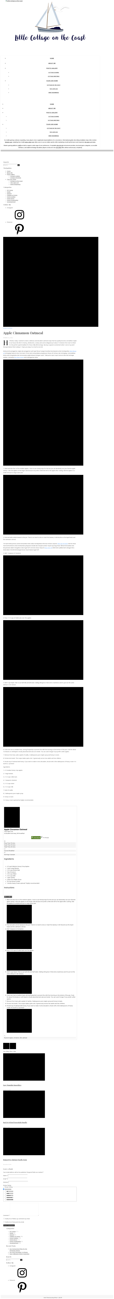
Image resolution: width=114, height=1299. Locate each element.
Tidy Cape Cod (54, 89)
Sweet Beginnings (53, 92)
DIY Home (10, 190)
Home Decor (10, 198)
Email (5, 1179)
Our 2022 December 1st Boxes (19, 1252)
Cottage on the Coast (53, 85)
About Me (52, 63)
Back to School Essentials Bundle (15, 1122)
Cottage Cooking (53, 72)
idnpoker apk (8, 142)
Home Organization (12, 200)
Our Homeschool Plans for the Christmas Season (18, 1249)
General (9, 193)
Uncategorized (11, 202)
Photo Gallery (52, 68)
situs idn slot (59, 145)
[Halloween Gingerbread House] (13, 1048)
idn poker (87, 142)
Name (5, 1175)
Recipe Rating (7, 1185)
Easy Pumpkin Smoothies (12, 1085)
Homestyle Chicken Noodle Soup (15, 1160)
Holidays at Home (12, 195)
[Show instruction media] (6, 897)
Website (5, 1182)
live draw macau (19, 357)
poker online (28, 142)
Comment (6, 1215)
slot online (58, 147)
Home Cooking (11, 197)
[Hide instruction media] (10, 897)
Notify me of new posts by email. (14, 1222)
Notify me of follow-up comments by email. (17, 1218)
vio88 (19, 145)
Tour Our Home (52, 81)
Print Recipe (36, 837)
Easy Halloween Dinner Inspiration (19, 1254)
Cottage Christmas (53, 76)
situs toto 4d (48, 548)
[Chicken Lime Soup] (6, 1048)
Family (9, 192)
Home (52, 58)
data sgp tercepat (62, 543)
